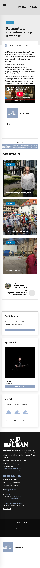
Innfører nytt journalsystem (18, 193)
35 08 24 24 (17, 496)
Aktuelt (10, 165)
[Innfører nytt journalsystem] (20, 178)
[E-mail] (8, 124)
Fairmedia (22, 533)
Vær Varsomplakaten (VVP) (12, 471)
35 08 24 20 (8, 494)
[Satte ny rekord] (20, 256)
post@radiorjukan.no (11, 490)
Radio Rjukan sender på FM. (13, 503)
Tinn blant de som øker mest (19, 231)
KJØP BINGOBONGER (20, 330)
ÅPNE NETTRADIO (20, 386)
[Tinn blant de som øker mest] (20, 217)
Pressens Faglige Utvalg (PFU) (12, 468)
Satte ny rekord (13, 270)
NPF (14, 466)
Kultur (10, 22)
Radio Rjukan (27, 7)
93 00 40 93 (15, 499)
